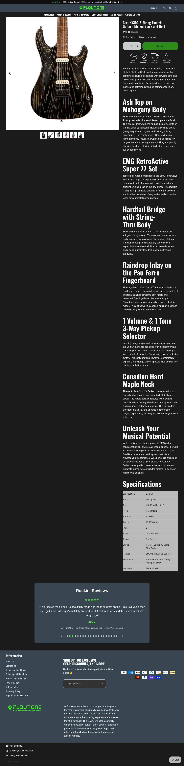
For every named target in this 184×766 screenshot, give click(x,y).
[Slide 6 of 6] (81, 135)
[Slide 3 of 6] (58, 135)
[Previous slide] (9, 74)
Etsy (121, 2)
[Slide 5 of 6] (73, 135)
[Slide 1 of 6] (43, 135)
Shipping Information (148, 37)
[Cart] (176, 8)
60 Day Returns (130, 37)
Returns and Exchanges (16, 678)
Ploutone (15, 762)
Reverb (108, 2)
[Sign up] (101, 684)
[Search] (164, 8)
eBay (114, 2)
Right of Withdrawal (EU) (17, 695)
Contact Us (11, 665)
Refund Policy (12, 687)
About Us (10, 661)
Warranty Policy (13, 691)
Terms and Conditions (16, 670)
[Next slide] (115, 74)
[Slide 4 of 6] (66, 135)
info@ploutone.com (19, 755)
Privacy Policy (12, 683)
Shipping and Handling (16, 674)
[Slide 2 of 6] (51, 135)
